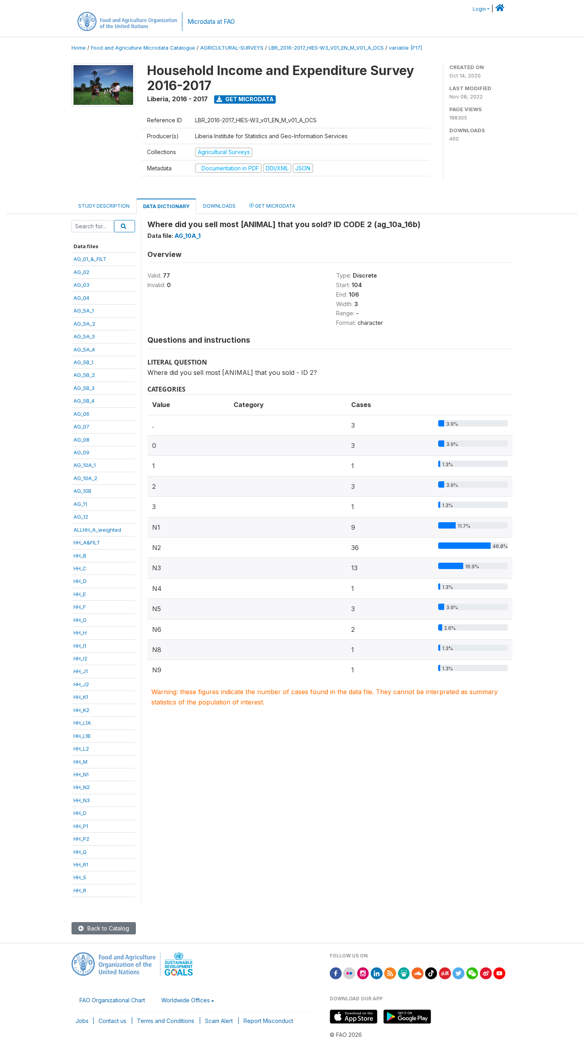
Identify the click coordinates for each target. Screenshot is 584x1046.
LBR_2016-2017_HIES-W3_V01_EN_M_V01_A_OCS (326, 48)
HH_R (79, 890)
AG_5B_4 (84, 401)
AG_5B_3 (84, 388)
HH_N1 (81, 774)
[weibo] (486, 972)
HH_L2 (81, 748)
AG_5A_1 (83, 310)
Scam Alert (219, 1020)
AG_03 (81, 285)
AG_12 (80, 516)
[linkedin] (377, 972)
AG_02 (81, 272)
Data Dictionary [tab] (166, 206)
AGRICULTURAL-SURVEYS (231, 48)
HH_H (80, 632)
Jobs (82, 1020)
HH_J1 (80, 671)
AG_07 (81, 426)
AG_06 (81, 414)
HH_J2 (81, 684)
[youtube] (499, 972)
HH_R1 (80, 864)
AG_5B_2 (84, 375)
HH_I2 (80, 658)
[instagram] (363, 972)
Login (479, 9)
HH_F (79, 607)
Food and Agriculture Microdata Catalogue (143, 48)
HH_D (80, 581)
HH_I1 (79, 646)
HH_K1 (80, 697)
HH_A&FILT (86, 542)
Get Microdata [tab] (274, 206)
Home (79, 48)
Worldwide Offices (185, 1000)
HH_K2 (81, 710)
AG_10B (82, 491)
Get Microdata (249, 99)
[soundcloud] (417, 972)
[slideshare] (404, 972)
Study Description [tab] (104, 206)
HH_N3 (81, 800)
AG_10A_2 (85, 478)
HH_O (80, 813)
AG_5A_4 (84, 349)
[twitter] (458, 972)
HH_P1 (80, 826)
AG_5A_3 (84, 336)
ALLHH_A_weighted (97, 530)
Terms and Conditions (165, 1020)
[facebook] (336, 972)
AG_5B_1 (83, 362)
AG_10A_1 (84, 465)
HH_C (80, 568)
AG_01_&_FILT (89, 259)
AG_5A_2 (84, 323)
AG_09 (81, 452)
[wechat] (472, 972)
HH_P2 (81, 839)
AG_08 (81, 439)
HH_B (79, 555)
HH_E (79, 594)
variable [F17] (405, 48)
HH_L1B (82, 736)
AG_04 (81, 298)
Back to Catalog (107, 928)
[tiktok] (431, 972)
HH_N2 (81, 787)
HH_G (80, 620)
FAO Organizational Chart (112, 1000)
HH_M (80, 761)
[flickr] (349, 972)
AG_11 (80, 504)
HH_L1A (82, 723)
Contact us (112, 1020)
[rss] (390, 972)
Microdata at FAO (211, 21)
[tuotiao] (445, 972)
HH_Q (80, 852)
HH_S (79, 877)
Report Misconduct (268, 1020)
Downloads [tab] (219, 206)
